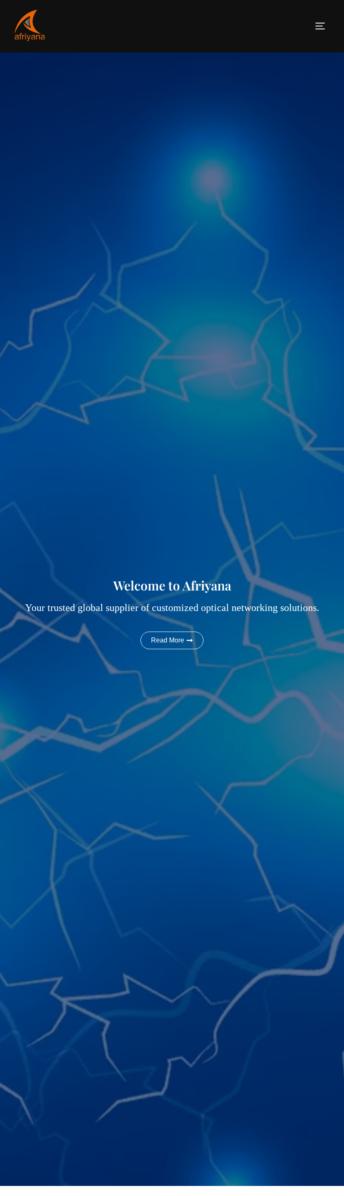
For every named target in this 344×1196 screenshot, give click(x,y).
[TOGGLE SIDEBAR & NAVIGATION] (323, 26)
